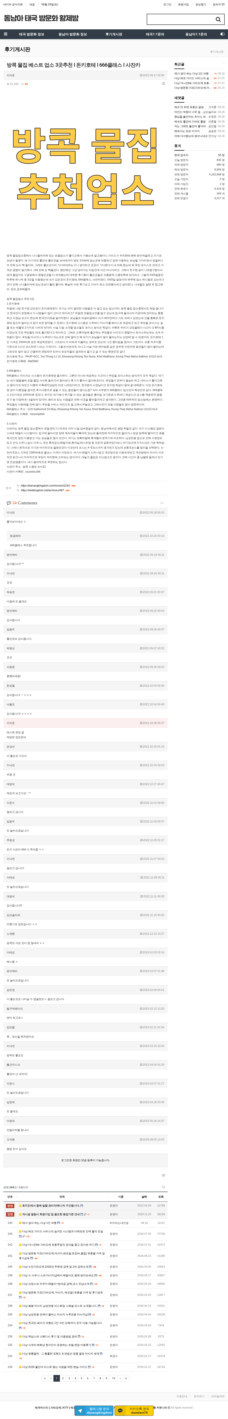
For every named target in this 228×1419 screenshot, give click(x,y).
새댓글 (179, 98)
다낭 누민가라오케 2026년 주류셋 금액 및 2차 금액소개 (55, 1266)
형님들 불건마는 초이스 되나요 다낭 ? (196, 116)
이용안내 (182, 1396)
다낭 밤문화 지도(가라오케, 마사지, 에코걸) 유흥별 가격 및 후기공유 (62, 1292)
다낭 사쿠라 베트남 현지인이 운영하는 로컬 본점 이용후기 (57, 1345)
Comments (24, 502)
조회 (161, 1196)
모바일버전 (218, 1396)
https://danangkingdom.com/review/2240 (47, 485)
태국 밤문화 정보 (31, 34)
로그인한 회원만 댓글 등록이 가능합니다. (85, 1160)
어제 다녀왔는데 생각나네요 (191, 136)
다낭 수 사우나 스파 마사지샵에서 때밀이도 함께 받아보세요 (58, 1275)
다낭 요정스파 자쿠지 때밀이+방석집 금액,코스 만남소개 (56, 1283)
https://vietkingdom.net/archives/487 (44, 490)
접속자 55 (219, 4)
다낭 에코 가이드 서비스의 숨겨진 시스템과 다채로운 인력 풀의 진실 (62, 1231)
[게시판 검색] (163, 1187)
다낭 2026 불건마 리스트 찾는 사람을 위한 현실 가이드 (55, 1367)
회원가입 (183, 4)
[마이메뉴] (222, 34)
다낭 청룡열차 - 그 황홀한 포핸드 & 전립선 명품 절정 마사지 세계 (61, 1353)
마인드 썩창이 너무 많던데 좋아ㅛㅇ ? (196, 112)
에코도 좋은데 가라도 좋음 (190, 121)
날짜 (144, 1196)
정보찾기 (200, 4)
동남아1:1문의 (196, 34)
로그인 (167, 4)
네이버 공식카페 (13, 4)
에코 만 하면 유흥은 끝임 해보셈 (193, 107)
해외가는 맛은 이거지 (187, 131)
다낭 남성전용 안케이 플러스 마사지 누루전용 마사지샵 (55, 1314)
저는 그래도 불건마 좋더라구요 (192, 126)
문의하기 (199, 1396)
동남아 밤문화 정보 (73, 34)
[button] (163, 83)
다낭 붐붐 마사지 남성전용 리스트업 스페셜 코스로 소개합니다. (60, 1305)
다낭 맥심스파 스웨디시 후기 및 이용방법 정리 (50, 1336)
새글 (32, 4)
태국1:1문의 (155, 34)
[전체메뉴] (5, 34)
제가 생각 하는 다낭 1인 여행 (39, 1223)
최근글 (179, 64)
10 (113, 1378)
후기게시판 (114, 34)
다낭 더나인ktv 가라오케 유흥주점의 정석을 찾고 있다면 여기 (58, 1244)
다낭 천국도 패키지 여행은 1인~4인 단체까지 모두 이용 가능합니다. (62, 1323)
